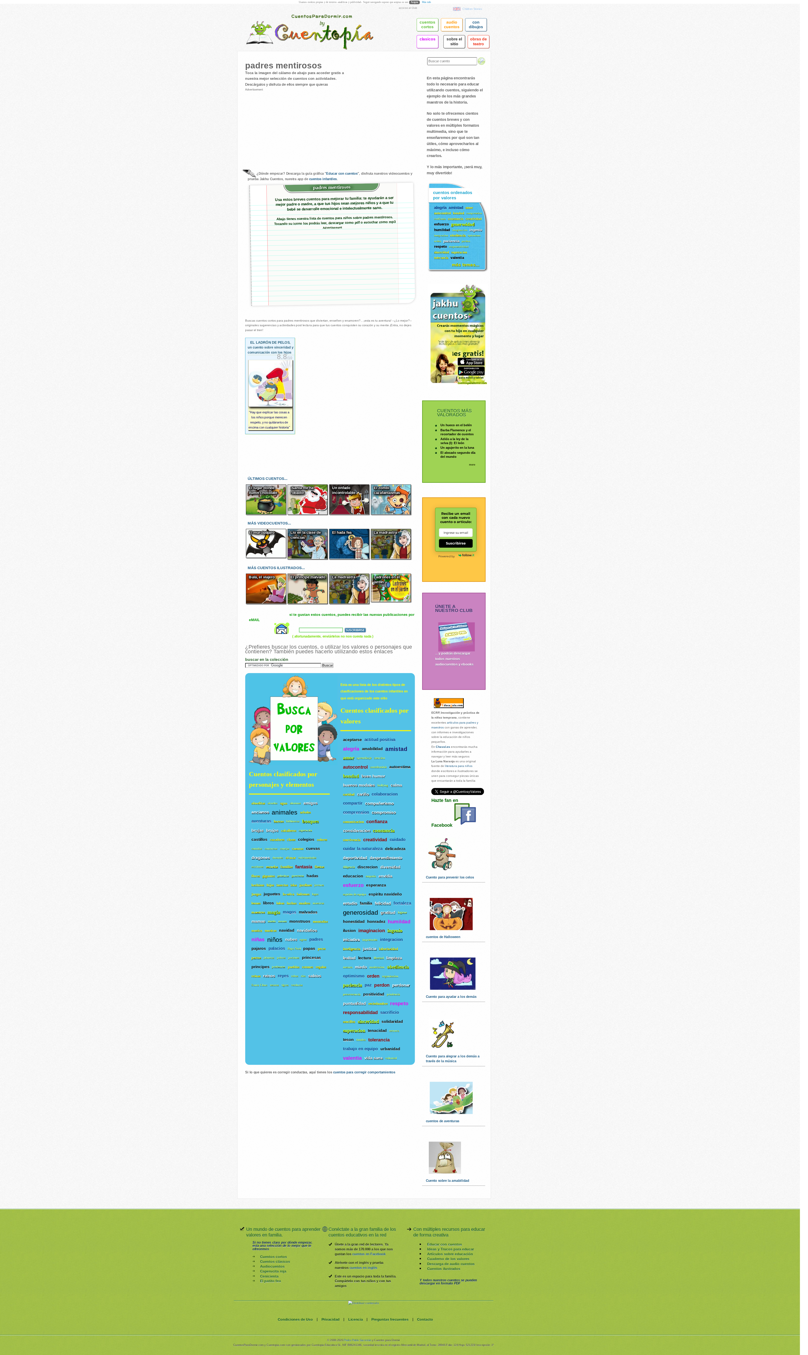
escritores (257, 867)
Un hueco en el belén (456, 425)
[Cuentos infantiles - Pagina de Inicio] (304, 24)
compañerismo (379, 803)
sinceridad (368, 1021)
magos (289, 912)
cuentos (297, 849)
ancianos (260, 812)
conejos (285, 849)
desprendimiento (386, 858)
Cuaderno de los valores (448, 1259)
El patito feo (270, 1281)
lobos (280, 903)
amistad (396, 749)
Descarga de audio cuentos (451, 1264)
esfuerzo (353, 885)
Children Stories (472, 8)
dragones (260, 858)
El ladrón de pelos (270, 347)
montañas (320, 921)
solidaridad (392, 1022)
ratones (307, 967)
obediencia (398, 967)
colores (322, 839)
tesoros (274, 985)
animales (284, 812)
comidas (256, 849)
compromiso (384, 812)
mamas (258, 921)
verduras (297, 985)
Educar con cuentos (341, 174)
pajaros (258, 948)
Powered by (446, 556)
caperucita (305, 830)
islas (294, 885)
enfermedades (307, 858)
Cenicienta (269, 1276)
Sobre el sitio (454, 41)
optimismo (353, 976)
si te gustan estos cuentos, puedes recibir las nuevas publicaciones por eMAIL (331, 617)
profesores (278, 967)
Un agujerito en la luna (457, 448)
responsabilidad (360, 1012)
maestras (318, 903)
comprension (356, 812)
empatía (371, 876)
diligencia (349, 867)
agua (283, 803)
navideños (307, 930)
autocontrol (355, 767)
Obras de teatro (478, 41)
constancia (384, 830)
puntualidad (354, 1003)
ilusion (349, 931)
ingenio (395, 930)
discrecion (367, 867)
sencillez (349, 1022)
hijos (270, 885)
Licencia (355, 1319)
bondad (351, 776)
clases (291, 839)
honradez (376, 921)
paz (368, 985)
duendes (277, 858)
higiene (402, 912)
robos (295, 976)
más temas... (465, 264)
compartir (353, 803)
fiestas (319, 867)
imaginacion (371, 930)
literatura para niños (458, 766)
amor (348, 757)
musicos (270, 930)
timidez (360, 1040)
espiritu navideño (385, 894)
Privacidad (331, 1319)
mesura (348, 967)
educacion (353, 876)
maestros (258, 912)
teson (348, 1040)
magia (273, 912)
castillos (259, 839)
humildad (399, 921)
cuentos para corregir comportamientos (364, 1072)
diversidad (390, 867)
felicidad (383, 903)
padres (316, 939)
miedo (361, 967)
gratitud (387, 912)
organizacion (390, 976)
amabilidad (372, 749)
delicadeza (395, 849)
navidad (286, 930)
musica (256, 930)
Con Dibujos (476, 24)
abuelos (273, 803)
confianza (376, 821)
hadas (312, 876)
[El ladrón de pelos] (270, 395)
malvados (308, 912)
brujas (257, 830)
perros (256, 958)
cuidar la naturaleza (363, 849)
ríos (303, 976)
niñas (257, 939)
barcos (279, 821)
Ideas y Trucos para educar (450, 1249)
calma (396, 785)
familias (286, 867)
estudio (350, 903)
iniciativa (351, 940)
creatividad (375, 839)
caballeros (288, 830)
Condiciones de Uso (295, 1319)
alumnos (295, 803)
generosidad (360, 912)
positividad (373, 994)
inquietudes (369, 940)
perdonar (401, 985)
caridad (349, 794)
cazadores (277, 839)
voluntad (391, 1058)
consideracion (357, 830)
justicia (369, 949)
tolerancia (379, 1039)
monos (282, 921)
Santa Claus (259, 985)
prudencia (393, 994)
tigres (285, 985)
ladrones (303, 894)
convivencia (352, 840)
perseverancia (352, 994)
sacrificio (389, 1012)
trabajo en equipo (360, 1048)
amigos (310, 803)
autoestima (400, 767)
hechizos (257, 885)
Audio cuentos (452, 24)
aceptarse (352, 739)
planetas (269, 958)
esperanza (376, 885)
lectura (364, 958)
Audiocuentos (272, 1266)
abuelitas (258, 803)
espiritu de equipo (354, 894)
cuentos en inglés (363, 1268)
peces (322, 949)
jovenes (319, 885)
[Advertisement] (287, 126)
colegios (306, 839)
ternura (394, 1031)
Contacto (425, 1319)
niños (275, 939)
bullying (382, 785)
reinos (269, 976)
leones (255, 903)
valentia (352, 1058)
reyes (283, 975)
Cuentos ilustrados (443, 1269)
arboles (305, 812)
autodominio (378, 767)
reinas (255, 976)
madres (304, 903)
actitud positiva (380, 739)
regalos (321, 967)
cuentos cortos (427, 24)
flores (255, 876)
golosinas (283, 876)
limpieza (394, 958)
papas (309, 948)
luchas (291, 903)
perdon (381, 985)
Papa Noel (294, 948)
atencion (379, 758)
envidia (385, 876)
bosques (310, 821)
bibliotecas (293, 821)
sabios (314, 976)
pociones (293, 958)
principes (260, 967)
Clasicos (428, 39)
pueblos (293, 967)
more (472, 464)
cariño (363, 794)
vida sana (373, 1058)
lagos (315, 894)
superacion (354, 1030)
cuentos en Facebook (368, 1254)
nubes (291, 939)
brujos (272, 830)
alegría (351, 749)
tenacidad (377, 1031)
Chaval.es (443, 747)
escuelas (272, 867)
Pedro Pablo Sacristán (357, 1340)
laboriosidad (388, 949)
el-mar (291, 858)
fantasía (303, 866)
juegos (256, 894)
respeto (399, 1003)
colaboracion (385, 794)
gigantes (268, 876)
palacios (276, 948)
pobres (281, 958)
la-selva (288, 894)
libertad (379, 958)
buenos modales (359, 785)
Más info (426, 2)
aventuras (261, 821)
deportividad (355, 858)
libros (268, 903)
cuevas (313, 848)
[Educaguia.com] (447, 708)
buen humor (373, 776)
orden (373, 976)
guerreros (298, 876)
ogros (303, 939)
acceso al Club (408, 8)
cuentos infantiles (323, 179)
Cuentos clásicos (275, 1262)
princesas (311, 958)
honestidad (354, 921)
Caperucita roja (273, 1271)
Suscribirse (456, 543)
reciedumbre (378, 1003)
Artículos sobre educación (450, 1254)
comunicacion (353, 822)
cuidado (398, 839)
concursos (271, 849)
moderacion (377, 967)
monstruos (299, 921)
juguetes (272, 894)
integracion (391, 939)
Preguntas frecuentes (389, 1319)
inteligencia (351, 949)
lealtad (349, 958)
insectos (282, 885)
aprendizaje (364, 758)
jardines (305, 885)
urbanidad (390, 1049)
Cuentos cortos (273, 1257)
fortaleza (402, 903)
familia (366, 903)
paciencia (352, 985)
